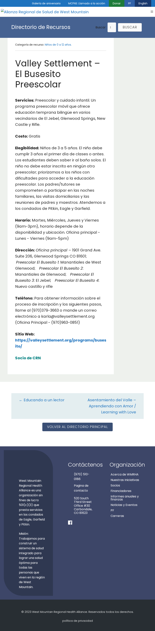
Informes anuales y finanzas (125, 498)
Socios (115, 485)
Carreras (117, 516)
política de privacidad (77, 621)
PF (129, 3)
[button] (130, 27)
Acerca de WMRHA (125, 474)
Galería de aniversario (46, 3)
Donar (117, 3)
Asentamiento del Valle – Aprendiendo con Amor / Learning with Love (112, 406)
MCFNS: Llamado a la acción (86, 3)
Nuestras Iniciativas (125, 480)
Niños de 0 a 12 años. (58, 45)
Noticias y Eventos (124, 505)
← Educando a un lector (41, 400)
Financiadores (121, 491)
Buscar (100, 27)
